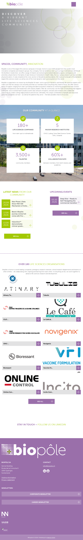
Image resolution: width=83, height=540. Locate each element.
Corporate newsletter (40, 494)
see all (16, 236)
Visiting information (9, 478)
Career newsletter (40, 502)
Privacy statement (8, 480)
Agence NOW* (51, 537)
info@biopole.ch (49, 466)
